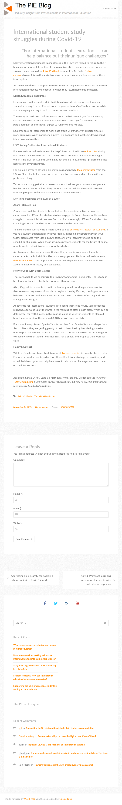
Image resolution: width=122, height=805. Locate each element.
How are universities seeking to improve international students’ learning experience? (34, 657)
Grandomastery (26, 736)
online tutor (91, 151)
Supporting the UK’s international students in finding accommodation (35, 688)
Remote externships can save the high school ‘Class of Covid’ (67, 736)
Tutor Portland (51, 71)
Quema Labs (65, 799)
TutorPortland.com (23, 382)
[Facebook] (44, 603)
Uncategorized (67, 407)
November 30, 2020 (22, 407)
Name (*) (18, 494)
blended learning (71, 353)
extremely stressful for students (87, 229)
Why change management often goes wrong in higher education (34, 647)
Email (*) (17, 508)
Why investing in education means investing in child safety (34, 667)
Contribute (109, 8)
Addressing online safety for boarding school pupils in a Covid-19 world (32, 578)
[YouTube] (77, 603)
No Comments (41, 407)
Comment (18, 460)
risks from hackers (23, 260)
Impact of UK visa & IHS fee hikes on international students (56, 745)
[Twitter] (55, 603)
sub (20, 728)
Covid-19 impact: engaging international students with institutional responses (96, 580)
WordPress (29, 799)
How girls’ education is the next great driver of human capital (63, 765)
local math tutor (86, 170)
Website (18, 523)
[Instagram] (66, 603)
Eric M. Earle (25, 396)
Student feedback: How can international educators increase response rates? (33, 678)
